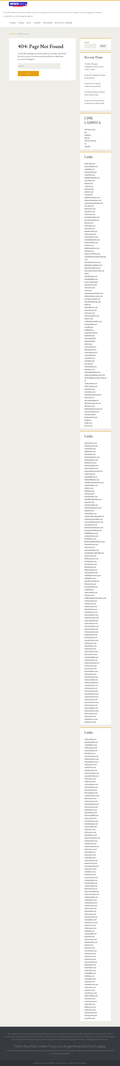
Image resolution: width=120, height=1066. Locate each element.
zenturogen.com (90, 959)
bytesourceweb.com (91, 691)
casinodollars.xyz (90, 355)
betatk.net (87, 420)
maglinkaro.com (90, 872)
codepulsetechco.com (91, 795)
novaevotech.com (90, 818)
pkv (85, 132)
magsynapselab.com (91, 620)
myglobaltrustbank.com (92, 372)
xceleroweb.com (90, 1010)
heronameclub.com (91, 587)
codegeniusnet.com (91, 784)
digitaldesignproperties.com (94, 482)
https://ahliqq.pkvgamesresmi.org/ (94, 1039)
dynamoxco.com (90, 956)
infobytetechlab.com (91, 682)
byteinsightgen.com (91, 671)
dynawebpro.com (90, 967)
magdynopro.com (90, 643)
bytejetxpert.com (90, 716)
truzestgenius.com (90, 841)
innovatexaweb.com (91, 756)
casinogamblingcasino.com (93, 522)
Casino (37, 23)
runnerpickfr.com (90, 172)
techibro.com (89, 245)
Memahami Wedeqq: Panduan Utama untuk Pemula (94, 93)
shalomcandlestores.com (92, 508)
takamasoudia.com (90, 570)
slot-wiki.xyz (88, 364)
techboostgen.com (90, 748)
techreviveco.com (90, 869)
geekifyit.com (89, 510)
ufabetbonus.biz (90, 414)
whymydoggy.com (90, 443)
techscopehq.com (90, 908)
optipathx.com (89, 931)
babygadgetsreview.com (92, 262)
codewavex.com (89, 829)
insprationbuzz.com (91, 468)
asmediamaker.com (91, 496)
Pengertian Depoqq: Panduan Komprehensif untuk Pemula (94, 102)
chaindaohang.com (90, 276)
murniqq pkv (19, 1036)
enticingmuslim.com (91, 550)
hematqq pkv (30, 1036)
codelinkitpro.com (90, 745)
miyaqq (70, 1039)
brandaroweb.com (90, 1015)
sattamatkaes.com (90, 513)
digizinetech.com (90, 674)
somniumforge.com (91, 536)
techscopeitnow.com (91, 711)
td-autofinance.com (91, 237)
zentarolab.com (89, 1004)
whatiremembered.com (92, 268)
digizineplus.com (90, 911)
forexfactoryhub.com (91, 220)
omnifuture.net (89, 175)
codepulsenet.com (90, 903)
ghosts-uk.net (89, 189)
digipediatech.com (90, 609)
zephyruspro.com (90, 928)
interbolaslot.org (90, 448)
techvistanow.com (90, 810)
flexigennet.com (90, 584)
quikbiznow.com (90, 1007)
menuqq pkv (13, 1034)
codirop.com (88, 186)
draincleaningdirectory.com (93, 527)
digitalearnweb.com (91, 446)
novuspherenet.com (91, 984)
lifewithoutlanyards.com (92, 302)
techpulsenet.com (90, 843)
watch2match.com (90, 366)
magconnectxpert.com (92, 838)
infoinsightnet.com (91, 787)
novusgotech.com (90, 951)
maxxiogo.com (89, 948)
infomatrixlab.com (90, 883)
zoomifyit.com (89, 1018)
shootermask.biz (90, 338)
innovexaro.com (90, 914)
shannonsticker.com (91, 465)
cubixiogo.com (89, 981)
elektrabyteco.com (90, 835)
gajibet (76, 1039)
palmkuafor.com (90, 451)
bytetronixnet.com (90, 713)
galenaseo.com (89, 369)
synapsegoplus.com (91, 897)
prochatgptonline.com (91, 217)
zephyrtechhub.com (91, 996)
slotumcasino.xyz (90, 349)
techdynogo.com (90, 603)
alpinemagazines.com (91, 248)
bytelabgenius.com (90, 637)
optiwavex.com (89, 990)
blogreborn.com (90, 209)
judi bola (90, 1034)
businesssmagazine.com (92, 200)
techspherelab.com (90, 880)
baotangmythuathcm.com (93, 530)
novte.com (88, 290)
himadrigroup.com (90, 231)
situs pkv (87, 146)
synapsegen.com (90, 970)
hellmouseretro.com (91, 558)
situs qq (87, 138)
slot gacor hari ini (90, 141)
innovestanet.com (90, 939)
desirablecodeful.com (91, 581)
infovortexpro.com (91, 705)
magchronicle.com (90, 606)
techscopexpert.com (91, 632)
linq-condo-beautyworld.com (94, 271)
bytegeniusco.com (90, 654)
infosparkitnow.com (91, 762)
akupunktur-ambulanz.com (93, 265)
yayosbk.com (88, 327)
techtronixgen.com (91, 623)
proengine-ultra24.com (92, 299)
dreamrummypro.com (91, 457)
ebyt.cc (86, 273)
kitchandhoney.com (91, 307)
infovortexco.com (90, 849)
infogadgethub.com (91, 742)
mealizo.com (88, 488)
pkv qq (83, 1034)
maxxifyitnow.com (91, 922)
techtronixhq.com (90, 739)
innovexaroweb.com (91, 866)
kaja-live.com (88, 223)
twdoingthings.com (91, 572)
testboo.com (88, 318)
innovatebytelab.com (91, 776)
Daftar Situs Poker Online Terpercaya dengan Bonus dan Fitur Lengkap (60, 1046)
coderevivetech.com (91, 697)
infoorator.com (89, 287)
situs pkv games (25, 1034)
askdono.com (89, 192)
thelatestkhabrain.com (91, 480)
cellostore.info (89, 494)
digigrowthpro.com (91, 166)
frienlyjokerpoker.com (92, 240)
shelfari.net (88, 344)
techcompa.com (89, 225)
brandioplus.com (90, 965)
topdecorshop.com (90, 386)
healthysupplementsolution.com (95, 598)
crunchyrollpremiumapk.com (94, 516)
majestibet (62, 1039)
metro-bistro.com (90, 310)
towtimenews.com (90, 525)
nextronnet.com (90, 953)
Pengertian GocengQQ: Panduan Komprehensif (92, 85)
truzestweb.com (89, 998)
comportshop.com (90, 383)
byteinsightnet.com (91, 793)
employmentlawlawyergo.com (94, 375)
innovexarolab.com (91, 680)
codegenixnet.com (90, 688)
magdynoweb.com (90, 863)
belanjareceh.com (90, 463)
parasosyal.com (89, 547)
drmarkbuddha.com (91, 279)
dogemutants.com (90, 564)
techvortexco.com (90, 764)
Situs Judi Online (63, 23)
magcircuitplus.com (91, 708)
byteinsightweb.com (91, 615)
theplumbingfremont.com (93, 409)
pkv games (52, 1039)
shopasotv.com (89, 389)
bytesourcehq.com (90, 790)
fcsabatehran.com (90, 561)
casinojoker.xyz (89, 358)
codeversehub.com (90, 886)
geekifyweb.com (90, 767)
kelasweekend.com (90, 417)
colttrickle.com (89, 169)
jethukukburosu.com (91, 533)
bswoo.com (88, 426)
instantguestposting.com (92, 395)
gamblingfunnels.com (91, 178)
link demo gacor (89, 129)
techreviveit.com (90, 649)
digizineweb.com (90, 798)
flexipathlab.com (90, 973)
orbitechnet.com (90, 987)
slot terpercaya (73, 1034)
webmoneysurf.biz (90, 333)
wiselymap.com (89, 214)
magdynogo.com (90, 722)
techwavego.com (90, 855)
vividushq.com (89, 976)
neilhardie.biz (89, 330)
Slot (28, 23)
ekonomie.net (89, 397)
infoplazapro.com (90, 646)
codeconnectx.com (91, 801)
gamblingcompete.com (92, 197)
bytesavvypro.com (90, 668)
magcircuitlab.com (90, 826)
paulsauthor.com (90, 578)
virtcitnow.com (89, 211)
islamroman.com (90, 234)
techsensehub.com (90, 750)
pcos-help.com (89, 180)
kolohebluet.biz (89, 335)
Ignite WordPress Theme (48, 1063)
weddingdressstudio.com (93, 321)
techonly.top (88, 194)
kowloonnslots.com (91, 242)
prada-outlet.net (89, 163)
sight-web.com (89, 228)
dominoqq (9, 1036)
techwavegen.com (90, 665)
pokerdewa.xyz (89, 361)
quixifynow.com (90, 925)
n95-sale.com (89, 206)
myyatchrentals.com (91, 505)
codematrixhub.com (91, 657)
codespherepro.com (91, 685)
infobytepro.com (90, 779)
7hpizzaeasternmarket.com (93, 293)
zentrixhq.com (89, 936)
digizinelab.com (89, 852)
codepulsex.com (90, 857)
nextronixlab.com (90, 934)
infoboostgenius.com (91, 663)
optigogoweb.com (90, 1012)
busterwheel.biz (89, 341)
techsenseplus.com (90, 660)
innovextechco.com (91, 821)
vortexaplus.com (90, 979)
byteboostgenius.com (91, 894)
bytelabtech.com (89, 753)
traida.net (87, 304)
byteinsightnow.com (91, 694)
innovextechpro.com (91, 626)
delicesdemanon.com (91, 316)
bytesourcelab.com (90, 917)
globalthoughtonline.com (92, 499)
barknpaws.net (89, 491)
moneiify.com (89, 502)
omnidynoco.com (90, 993)
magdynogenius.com (91, 618)
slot (55, 1034)
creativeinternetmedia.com (93, 203)
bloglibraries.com (90, 539)
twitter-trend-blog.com (92, 254)
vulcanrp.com (89, 251)
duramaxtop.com (90, 567)
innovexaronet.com (91, 807)
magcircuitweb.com (91, 629)
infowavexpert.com (91, 651)
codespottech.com (90, 601)
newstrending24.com (91, 411)
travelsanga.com (89, 392)
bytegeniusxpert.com (91, 773)
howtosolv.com (89, 313)
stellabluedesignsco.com (92, 575)
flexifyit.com (88, 945)
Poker (21, 23)
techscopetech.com (91, 860)
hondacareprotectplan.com (93, 519)
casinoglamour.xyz (90, 352)
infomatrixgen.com (91, 677)
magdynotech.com (90, 905)
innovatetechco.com (91, 640)
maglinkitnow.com (90, 612)
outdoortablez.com (90, 592)
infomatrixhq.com (90, 812)
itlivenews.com (89, 406)
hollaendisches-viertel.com (93, 296)
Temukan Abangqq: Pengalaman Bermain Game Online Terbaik (94, 66)
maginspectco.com (90, 719)
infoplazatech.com (90, 770)
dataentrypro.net (90, 454)
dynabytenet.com (90, 874)
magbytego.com (89, 781)
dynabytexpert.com (90, 942)
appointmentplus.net (91, 400)
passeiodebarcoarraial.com (93, 471)
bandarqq (87, 135)
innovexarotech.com (91, 702)
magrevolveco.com (90, 699)
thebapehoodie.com (91, 544)
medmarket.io (89, 589)
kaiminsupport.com (91, 460)
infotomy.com (89, 595)
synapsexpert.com (90, 1001)
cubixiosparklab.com (91, 815)
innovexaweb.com (90, 962)
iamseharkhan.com (90, 477)
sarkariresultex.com (91, 485)
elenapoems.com (90, 556)
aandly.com (88, 423)
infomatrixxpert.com (91, 804)
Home (13, 23)
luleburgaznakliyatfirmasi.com (94, 541)
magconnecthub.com (91, 891)
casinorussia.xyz (90, 347)
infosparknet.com (90, 920)
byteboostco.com (90, 832)
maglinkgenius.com (91, 824)
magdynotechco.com (91, 759)
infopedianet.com (90, 900)
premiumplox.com (90, 324)
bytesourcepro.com (91, 877)
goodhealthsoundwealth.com (94, 553)
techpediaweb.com (90, 634)
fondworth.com (89, 474)
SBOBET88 (47, 23)
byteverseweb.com (90, 888)
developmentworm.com (92, 403)
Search (86, 42)
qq (85, 143)
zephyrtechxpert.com (91, 846)
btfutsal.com (88, 183)
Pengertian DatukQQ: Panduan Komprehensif (94, 76)
